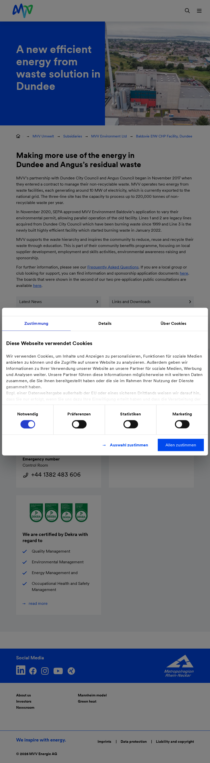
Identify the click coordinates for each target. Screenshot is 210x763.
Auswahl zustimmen (129, 444)
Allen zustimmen (180, 444)
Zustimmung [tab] (36, 323)
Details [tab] (105, 323)
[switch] (79, 424)
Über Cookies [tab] (173, 323)
